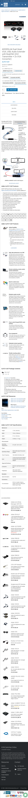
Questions (14, 111)
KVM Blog (3, 777)
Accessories (14, 105)
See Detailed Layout (14, 183)
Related (14, 108)
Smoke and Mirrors (5, 417)
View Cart (3, 779)
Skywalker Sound (5, 414)
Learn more (14, 248)
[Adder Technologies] (22, 17)
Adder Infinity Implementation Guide (9, 410)
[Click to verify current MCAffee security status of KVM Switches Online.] (21, 793)
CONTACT (17, 4)
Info (14, 101)
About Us (3, 766)
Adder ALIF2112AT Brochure (17, 400)
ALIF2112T (8, 377)
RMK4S (16, 356)
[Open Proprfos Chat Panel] (25, 795)
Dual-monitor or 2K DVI (8, 83)
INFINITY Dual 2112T (7, 70)
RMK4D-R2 (18, 357)
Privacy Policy (24, 788)
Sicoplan (3, 416)
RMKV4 (19, 358)
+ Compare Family (18, 70)
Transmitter (5, 77)
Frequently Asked (5, 768)
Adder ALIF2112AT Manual (16, 401)
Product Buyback (5, 774)
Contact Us (19, 123)
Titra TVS (3, 418)
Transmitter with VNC (15, 77)
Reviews (14, 114)
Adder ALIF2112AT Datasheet (17, 398)
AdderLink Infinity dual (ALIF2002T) (9, 190)
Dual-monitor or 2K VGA (20, 83)
